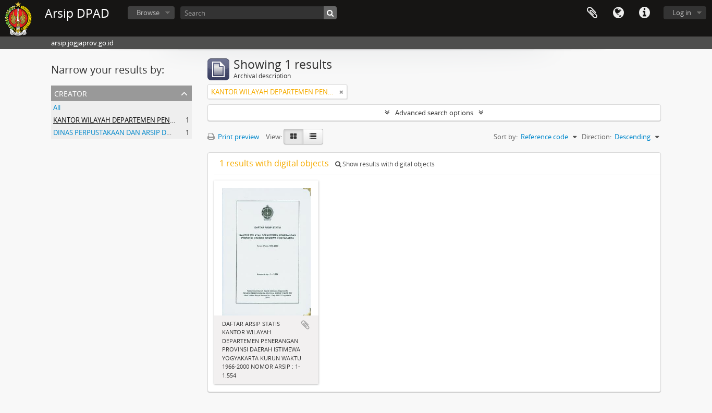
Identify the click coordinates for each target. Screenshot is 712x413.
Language (618, 13)
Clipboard (592, 13)
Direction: (596, 136)
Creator (70, 93)
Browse (148, 12)
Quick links (644, 13)
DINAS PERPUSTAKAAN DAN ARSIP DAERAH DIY (126, 132)
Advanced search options (434, 112)
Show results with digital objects (388, 164)
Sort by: (506, 136)
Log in (681, 12)
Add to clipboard (305, 325)
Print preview (237, 136)
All (56, 107)
